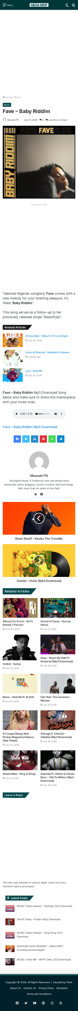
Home (8, 97)
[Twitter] (26, 439)
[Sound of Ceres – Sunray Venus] (57, 608)
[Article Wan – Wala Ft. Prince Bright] (13, 340)
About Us (15, 988)
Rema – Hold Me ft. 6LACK (18, 697)
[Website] (36, 494)
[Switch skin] (67, 6)
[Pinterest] (43, 439)
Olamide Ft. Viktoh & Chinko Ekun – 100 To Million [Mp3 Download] (57, 777)
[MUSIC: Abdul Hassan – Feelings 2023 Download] (10, 909)
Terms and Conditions (39, 993)
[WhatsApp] (52, 439)
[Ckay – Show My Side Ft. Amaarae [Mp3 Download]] (57, 644)
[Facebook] (17, 439)
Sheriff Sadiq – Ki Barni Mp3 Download (38, 919)
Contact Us (29, 988)
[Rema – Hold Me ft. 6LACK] (20, 683)
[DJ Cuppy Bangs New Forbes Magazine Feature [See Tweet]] (20, 720)
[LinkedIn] (34, 439)
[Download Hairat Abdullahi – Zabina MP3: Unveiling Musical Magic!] (10, 949)
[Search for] (73, 6)
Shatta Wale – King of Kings (19, 773)
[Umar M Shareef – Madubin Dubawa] (13, 358)
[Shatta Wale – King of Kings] (20, 760)
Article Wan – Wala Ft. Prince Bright (46, 335)
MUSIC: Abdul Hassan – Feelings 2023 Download (44, 906)
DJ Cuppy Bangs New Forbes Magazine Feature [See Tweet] (18, 737)
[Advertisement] (39, 52)
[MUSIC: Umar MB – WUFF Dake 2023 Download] (10, 962)
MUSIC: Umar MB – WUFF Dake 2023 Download (44, 959)
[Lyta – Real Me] (13, 375)
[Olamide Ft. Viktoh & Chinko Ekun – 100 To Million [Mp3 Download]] (57, 760)
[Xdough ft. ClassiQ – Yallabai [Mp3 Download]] (57, 720)
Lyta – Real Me (33, 370)
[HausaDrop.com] (39, 5)
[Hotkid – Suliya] (20, 647)
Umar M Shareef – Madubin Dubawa (47, 352)
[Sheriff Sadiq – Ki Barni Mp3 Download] (10, 922)
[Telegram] (60, 439)
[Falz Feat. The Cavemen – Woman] (57, 683)
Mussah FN (39, 476)
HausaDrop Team (62, 982)
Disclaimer (62, 988)
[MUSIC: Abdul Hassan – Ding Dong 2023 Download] (10, 936)
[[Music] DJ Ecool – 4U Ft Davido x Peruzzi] (20, 608)
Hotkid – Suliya (12, 663)
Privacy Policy (46, 988)
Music (17, 97)
